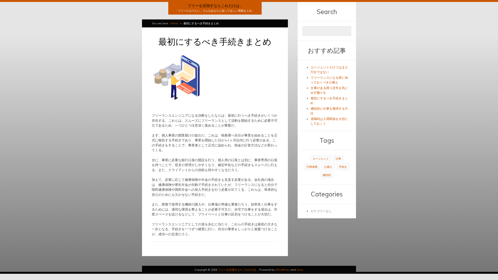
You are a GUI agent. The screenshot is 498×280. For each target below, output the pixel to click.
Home (174, 23)
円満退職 (312, 167)
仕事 (338, 158)
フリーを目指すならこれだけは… (215, 5)
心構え (328, 167)
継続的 (327, 175)
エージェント (321, 158)
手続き (343, 167)
